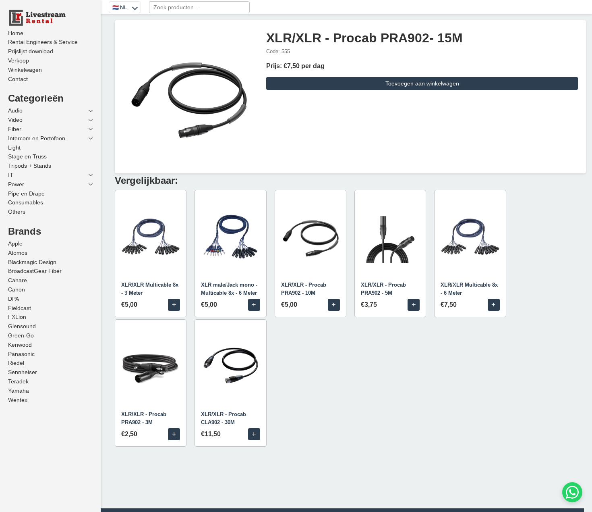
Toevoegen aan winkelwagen (422, 83)
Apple (15, 243)
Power (16, 184)
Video (15, 120)
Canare (17, 280)
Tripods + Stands (29, 165)
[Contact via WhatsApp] (572, 492)
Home (15, 33)
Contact (18, 79)
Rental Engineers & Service (43, 42)
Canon (16, 289)
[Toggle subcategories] (90, 111)
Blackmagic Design (32, 262)
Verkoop (18, 60)
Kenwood (20, 344)
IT (10, 175)
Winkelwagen (25, 70)
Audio (15, 110)
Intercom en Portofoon (36, 138)
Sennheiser (22, 372)
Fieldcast (19, 308)
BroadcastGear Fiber (35, 271)
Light (14, 147)
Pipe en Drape (26, 193)
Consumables (25, 202)
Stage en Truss (27, 156)
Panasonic (21, 354)
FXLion (17, 317)
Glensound (22, 326)
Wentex (17, 400)
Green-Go (21, 335)
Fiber (14, 129)
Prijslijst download (30, 51)
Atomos (17, 253)
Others (16, 211)
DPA (13, 299)
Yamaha (18, 390)
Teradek (18, 381)
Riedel (16, 363)
